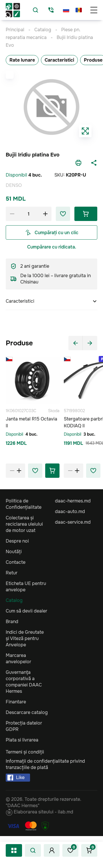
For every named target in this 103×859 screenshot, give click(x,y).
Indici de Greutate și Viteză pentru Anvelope (25, 638)
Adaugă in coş (85, 214)
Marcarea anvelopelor (18, 658)
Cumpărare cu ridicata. (51, 247)
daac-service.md (73, 522)
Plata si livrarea (22, 740)
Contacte (15, 562)
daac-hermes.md (73, 501)
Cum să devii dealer (26, 611)
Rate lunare (22, 60)
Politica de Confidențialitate (23, 504)
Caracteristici (59, 60)
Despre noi (17, 541)
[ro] (79, 10)
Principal (15, 30)
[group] (51, 107)
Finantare (16, 702)
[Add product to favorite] (35, 470)
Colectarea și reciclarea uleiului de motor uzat (24, 524)
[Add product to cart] (52, 470)
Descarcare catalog (27, 712)
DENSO (14, 185)
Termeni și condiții (25, 752)
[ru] (66, 10)
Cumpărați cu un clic (56, 233)
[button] (75, 343)
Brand (12, 622)
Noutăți (14, 552)
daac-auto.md (70, 511)
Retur (11, 573)
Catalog (14, 850)
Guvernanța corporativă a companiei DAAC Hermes (24, 681)
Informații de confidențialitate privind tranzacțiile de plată (45, 764)
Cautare (33, 850)
